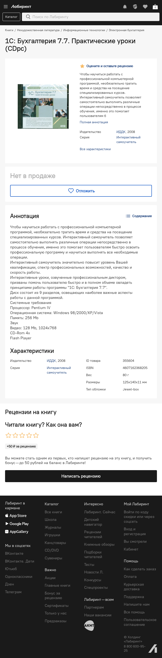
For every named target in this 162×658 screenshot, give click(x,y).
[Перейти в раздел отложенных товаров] (145, 6)
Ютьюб (11, 568)
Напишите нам (137, 604)
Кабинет (131, 549)
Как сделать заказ (140, 569)
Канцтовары (55, 542)
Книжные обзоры (99, 544)
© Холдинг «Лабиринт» (133, 639)
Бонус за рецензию (53, 595)
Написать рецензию (81, 476)
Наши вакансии (97, 615)
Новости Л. (93, 572)
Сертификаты (57, 605)
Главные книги (57, 585)
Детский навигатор (93, 522)
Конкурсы (92, 580)
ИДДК (121, 132)
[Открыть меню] (6, 7)
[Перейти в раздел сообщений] (125, 6)
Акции (50, 578)
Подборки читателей (93, 554)
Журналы (53, 527)
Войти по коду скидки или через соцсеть (139, 517)
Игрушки (52, 535)
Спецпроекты (96, 587)
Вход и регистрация (135, 531)
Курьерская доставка (134, 587)
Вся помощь (134, 612)
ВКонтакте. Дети (19, 561)
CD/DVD (52, 550)
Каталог (11, 17)
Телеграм (13, 592)
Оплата (130, 576)
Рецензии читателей (93, 534)
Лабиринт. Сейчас (99, 512)
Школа (51, 519)
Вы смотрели (135, 541)
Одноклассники (18, 576)
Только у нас (56, 613)
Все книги (53, 512)
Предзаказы (55, 621)
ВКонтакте (14, 553)
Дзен (9, 584)
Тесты (89, 564)
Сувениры (53, 558)
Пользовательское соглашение (140, 622)
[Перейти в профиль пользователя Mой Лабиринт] (135, 6)
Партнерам (94, 607)
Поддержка (134, 596)
